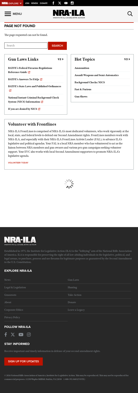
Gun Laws (73, 279)
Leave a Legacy (76, 309)
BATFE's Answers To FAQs (23, 79)
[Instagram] (72, 2)
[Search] (130, 13)
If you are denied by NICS (22, 108)
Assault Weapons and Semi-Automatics (97, 75)
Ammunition (82, 68)
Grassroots (10, 294)
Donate (43, 3)
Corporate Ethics (13, 309)
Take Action (74, 294)
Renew (34, 3)
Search (57, 46)
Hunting (72, 287)
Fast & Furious (83, 89)
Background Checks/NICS (90, 82)
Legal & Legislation (15, 287)
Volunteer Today (18, 162)
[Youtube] (66, 2)
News (7, 279)
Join (27, 3)
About (7, 302)
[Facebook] (53, 2)
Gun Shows (81, 96)
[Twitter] (59, 2)
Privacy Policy (12, 317)
